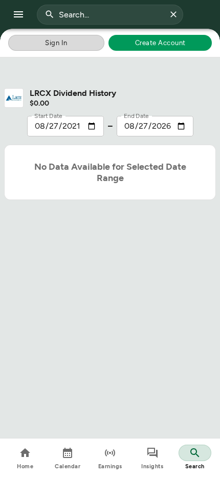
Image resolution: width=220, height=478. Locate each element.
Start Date (48, 115)
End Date (136, 115)
